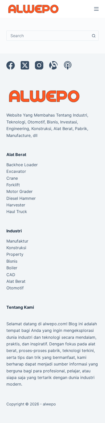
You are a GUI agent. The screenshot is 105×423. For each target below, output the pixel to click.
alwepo (49, 404)
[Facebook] (10, 65)
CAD (10, 274)
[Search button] (93, 35)
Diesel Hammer (21, 198)
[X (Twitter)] (25, 65)
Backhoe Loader (22, 164)
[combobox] (48, 36)
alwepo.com (54, 323)
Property (14, 254)
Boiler (11, 267)
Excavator (16, 171)
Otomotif (15, 287)
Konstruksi (16, 247)
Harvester (15, 204)
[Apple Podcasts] (67, 65)
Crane (12, 178)
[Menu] (96, 9)
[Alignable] (53, 65)
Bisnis (11, 261)
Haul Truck (16, 211)
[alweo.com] (44, 95)
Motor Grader (19, 191)
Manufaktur (17, 241)
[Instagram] (39, 65)
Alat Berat (15, 281)
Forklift (13, 184)
